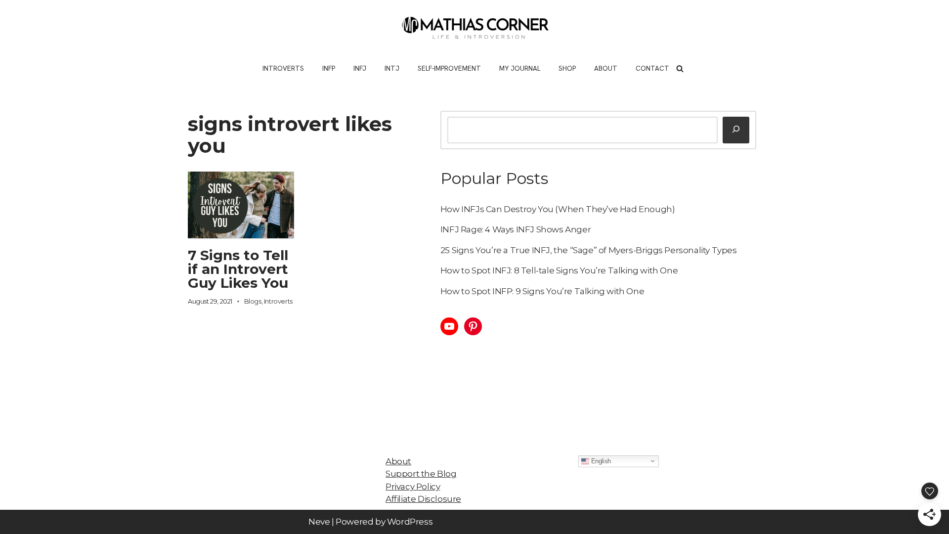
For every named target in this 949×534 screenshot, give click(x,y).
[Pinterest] (473, 326)
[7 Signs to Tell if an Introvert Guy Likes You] (241, 205)
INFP (328, 68)
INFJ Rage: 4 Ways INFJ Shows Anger (515, 229)
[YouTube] (449, 326)
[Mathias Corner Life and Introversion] (474, 28)
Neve (319, 522)
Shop (567, 68)
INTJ (392, 68)
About (605, 68)
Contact (652, 68)
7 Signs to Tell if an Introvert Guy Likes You (238, 269)
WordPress (409, 522)
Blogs (252, 301)
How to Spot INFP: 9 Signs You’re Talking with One (542, 291)
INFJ (359, 68)
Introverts (283, 68)
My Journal (519, 68)
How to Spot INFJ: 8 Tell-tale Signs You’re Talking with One (559, 270)
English (600, 460)
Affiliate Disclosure (423, 499)
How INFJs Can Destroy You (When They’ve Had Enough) (557, 209)
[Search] (680, 68)
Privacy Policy (413, 486)
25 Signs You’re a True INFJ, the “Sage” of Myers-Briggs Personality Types (588, 250)
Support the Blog (421, 474)
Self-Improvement (449, 68)
